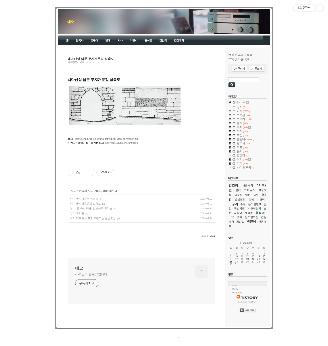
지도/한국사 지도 (76, 62)
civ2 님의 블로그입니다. (91, 274)
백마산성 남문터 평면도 (84, 198)
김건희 (163, 40)
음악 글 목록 (242, 59)
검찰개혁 (179, 40)
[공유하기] (84, 172)
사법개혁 (247, 185)
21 (258, 259)
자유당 (238, 213)
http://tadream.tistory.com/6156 (121, 142)
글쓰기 (192, 337)
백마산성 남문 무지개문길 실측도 (91, 58)
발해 (107, 40)
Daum (166, 342)
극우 (256, 194)
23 (231, 261)
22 (264, 259)
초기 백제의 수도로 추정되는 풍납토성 (93, 218)
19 (247, 259)
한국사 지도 (86, 190)
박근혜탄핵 (254, 208)
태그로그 (149, 337)
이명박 (133, 40)
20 (253, 259)
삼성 (251, 199)
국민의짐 (239, 208)
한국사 (79, 40)
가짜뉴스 (249, 190)
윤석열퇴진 (251, 217)
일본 (248, 194)
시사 (120, 40)
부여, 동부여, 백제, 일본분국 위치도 (91, 208)
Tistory (188, 342)
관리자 (183, 337)
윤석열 (148, 40)
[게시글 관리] (90, 172)
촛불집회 (240, 199)
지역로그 (137, 337)
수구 (243, 204)
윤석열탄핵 (255, 204)
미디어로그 (162, 337)
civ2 (138, 342)
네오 (70, 22)
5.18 (231, 217)
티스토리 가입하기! (247, 301)
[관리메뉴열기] (320, 7)
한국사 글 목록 (243, 54)
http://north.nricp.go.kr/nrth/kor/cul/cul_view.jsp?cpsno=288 (107, 138)
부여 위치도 (77, 213)
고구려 (94, 40)
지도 (73, 190)
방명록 (173, 337)
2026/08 (247, 243)
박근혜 (251, 221)
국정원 (238, 194)
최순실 (240, 221)
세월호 (249, 213)
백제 (239, 217)
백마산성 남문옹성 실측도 (85, 203)
